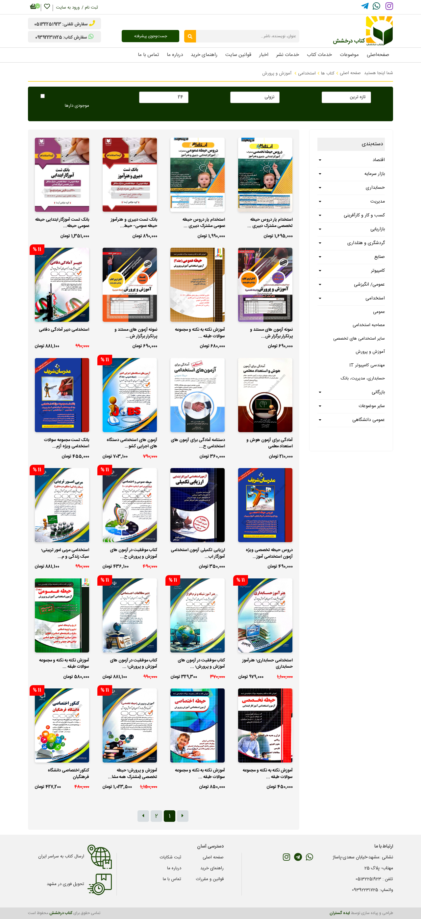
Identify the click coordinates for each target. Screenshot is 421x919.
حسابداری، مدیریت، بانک (363, 378)
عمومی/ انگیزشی (369, 285)
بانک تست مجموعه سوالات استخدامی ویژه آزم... (66, 443)
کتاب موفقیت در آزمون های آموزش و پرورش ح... (133, 553)
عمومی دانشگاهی (368, 420)
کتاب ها (327, 73)
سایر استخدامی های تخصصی (359, 338)
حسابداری (375, 188)
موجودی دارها (77, 106)
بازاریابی (377, 229)
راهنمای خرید (212, 868)
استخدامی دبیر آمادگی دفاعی (64, 330)
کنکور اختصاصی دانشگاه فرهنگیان (68, 774)
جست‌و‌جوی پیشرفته (150, 36)
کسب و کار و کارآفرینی (364, 215)
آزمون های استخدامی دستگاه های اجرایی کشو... (132, 443)
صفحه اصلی (350, 73)
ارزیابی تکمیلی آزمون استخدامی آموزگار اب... (198, 553)
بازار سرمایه (374, 174)
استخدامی (307, 73)
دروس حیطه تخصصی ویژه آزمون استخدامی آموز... (269, 553)
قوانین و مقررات (210, 879)
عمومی (379, 312)
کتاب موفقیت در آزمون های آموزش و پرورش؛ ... (201, 664)
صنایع (379, 257)
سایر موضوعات (372, 406)
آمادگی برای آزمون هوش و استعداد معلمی (269, 443)
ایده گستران (340, 913)
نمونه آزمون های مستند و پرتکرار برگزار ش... (271, 333)
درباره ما (174, 868)
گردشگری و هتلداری (366, 243)
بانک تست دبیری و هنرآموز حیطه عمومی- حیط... (134, 223)
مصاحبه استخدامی (369, 325)
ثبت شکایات (170, 857)
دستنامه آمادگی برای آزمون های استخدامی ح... (198, 443)
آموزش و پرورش (370, 351)
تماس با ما (172, 879)
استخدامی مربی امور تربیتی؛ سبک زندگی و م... (65, 553)
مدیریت (377, 202)
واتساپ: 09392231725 (372, 890)
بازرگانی (378, 392)
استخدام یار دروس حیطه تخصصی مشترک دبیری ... (270, 223)
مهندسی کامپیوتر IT (367, 365)
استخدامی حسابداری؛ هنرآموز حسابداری (267, 664)
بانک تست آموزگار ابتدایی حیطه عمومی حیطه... (62, 223)
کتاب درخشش (60, 913)
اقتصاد (379, 160)
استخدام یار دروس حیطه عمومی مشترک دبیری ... (204, 223)
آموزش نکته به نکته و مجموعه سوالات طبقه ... (200, 333)
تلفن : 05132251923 (374, 879)
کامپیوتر (378, 271)
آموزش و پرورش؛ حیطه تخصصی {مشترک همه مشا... (132, 774)
